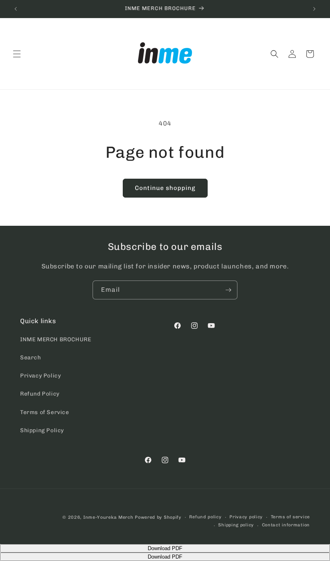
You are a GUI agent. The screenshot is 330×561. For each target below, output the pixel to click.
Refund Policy (40, 393)
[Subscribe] (228, 289)
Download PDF (165, 548)
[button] (17, 54)
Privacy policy (246, 517)
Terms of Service (44, 412)
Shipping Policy (42, 430)
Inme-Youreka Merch (108, 517)
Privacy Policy (40, 375)
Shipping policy (236, 525)
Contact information (286, 525)
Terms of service (290, 517)
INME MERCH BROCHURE (55, 339)
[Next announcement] (314, 9)
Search (30, 357)
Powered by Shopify (158, 517)
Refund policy (205, 517)
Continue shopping (165, 188)
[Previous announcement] (16, 9)
